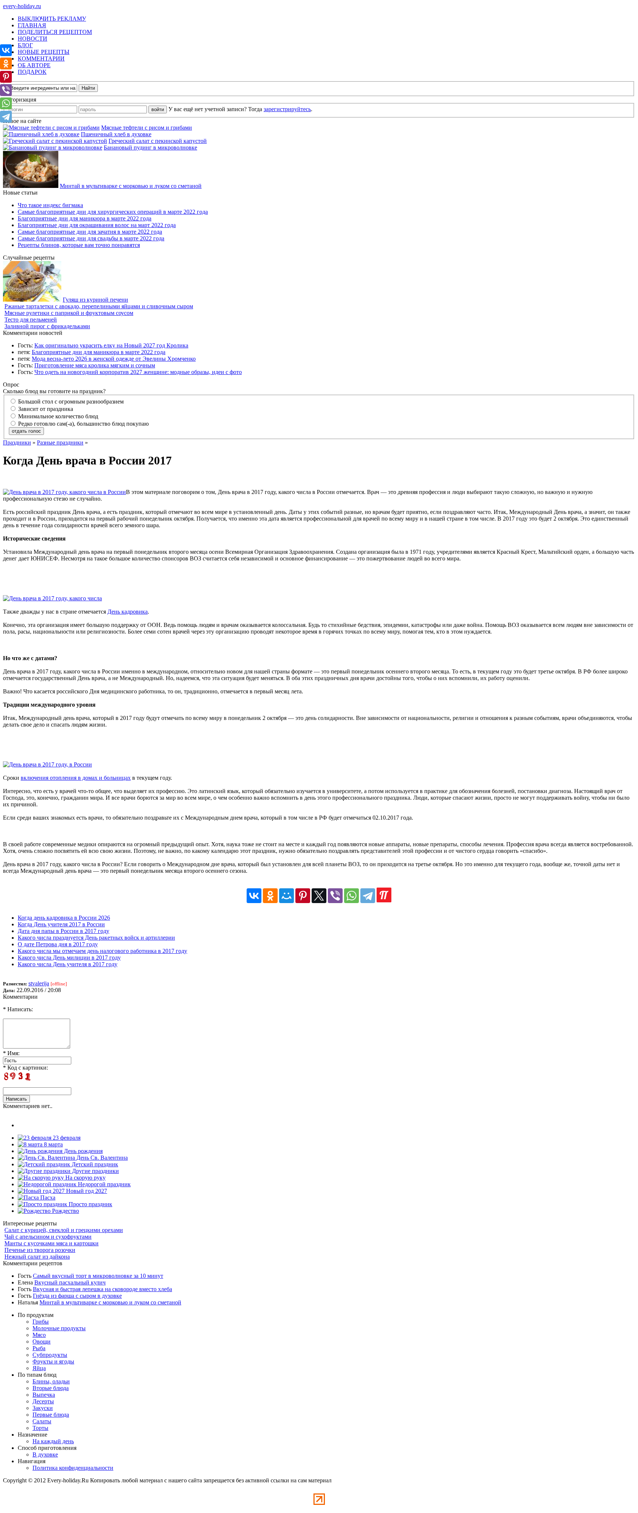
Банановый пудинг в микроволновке (150, 147)
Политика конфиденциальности (72, 1468)
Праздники (17, 442)
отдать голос (26, 431)
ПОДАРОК (32, 72)
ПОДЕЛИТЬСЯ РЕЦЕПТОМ (55, 32)
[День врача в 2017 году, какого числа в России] (64, 492)
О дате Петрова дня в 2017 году (58, 944)
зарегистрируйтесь (287, 109)
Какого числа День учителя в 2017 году (67, 964)
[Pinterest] (302, 895)
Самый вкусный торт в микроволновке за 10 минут (98, 1276)
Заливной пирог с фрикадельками (47, 326)
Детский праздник (94, 1164)
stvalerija (38, 983)
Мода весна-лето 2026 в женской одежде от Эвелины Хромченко (114, 359)
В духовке (45, 1454)
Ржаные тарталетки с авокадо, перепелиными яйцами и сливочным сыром (98, 306)
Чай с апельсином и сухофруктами (48, 1237)
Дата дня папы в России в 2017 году (63, 931)
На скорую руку (85, 1177)
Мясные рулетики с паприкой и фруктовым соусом (68, 313)
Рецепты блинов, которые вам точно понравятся (79, 245)
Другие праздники (95, 1171)
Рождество (65, 1211)
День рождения (82, 1151)
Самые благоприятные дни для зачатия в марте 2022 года (90, 232)
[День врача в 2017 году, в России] (47, 764)
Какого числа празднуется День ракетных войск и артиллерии (96, 937)
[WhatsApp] (351, 895)
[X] (319, 895)
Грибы (40, 1321)
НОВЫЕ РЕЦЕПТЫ (43, 52)
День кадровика (127, 611)
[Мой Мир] (286, 895)
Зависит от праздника (45, 409)
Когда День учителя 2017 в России (61, 924)
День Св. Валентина (101, 1158)
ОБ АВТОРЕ (34, 65)
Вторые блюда (50, 1388)
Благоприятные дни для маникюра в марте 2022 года (84, 218)
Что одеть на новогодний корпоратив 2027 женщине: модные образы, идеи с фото (138, 372)
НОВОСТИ (32, 38)
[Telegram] (367, 895)
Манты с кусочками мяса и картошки (51, 1243)
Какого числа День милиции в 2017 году (69, 957)
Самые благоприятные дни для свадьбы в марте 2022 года (91, 238)
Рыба (38, 1348)
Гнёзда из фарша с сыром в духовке (77, 1296)
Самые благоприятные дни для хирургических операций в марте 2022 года (113, 212)
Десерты (43, 1401)
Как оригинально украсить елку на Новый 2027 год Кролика (111, 345)
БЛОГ (25, 45)
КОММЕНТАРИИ (41, 58)
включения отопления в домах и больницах (76, 778)
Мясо (39, 1335)
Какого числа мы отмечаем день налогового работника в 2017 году (102, 951)
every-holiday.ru (22, 6)
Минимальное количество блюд (57, 416)
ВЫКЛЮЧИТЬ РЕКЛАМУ (52, 19)
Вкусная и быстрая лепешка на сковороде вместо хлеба (102, 1289)
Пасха (47, 1197)
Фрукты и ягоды (53, 1361)
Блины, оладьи (51, 1381)
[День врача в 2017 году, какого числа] (52, 598)
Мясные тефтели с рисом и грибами (146, 127)
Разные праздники (60, 442)
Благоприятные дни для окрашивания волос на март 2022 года (97, 225)
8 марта (52, 1144)
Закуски (42, 1408)
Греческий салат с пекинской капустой (158, 141)
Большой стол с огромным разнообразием (70, 401)
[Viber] (335, 895)
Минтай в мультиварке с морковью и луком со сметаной (131, 186)
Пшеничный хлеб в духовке (116, 134)
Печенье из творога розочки (39, 1250)
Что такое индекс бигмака (50, 205)
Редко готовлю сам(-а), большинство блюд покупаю (83, 424)
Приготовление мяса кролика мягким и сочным (94, 365)
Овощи (41, 1341)
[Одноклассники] (270, 895)
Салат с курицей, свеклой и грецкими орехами (63, 1230)
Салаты (41, 1421)
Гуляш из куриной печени (95, 299)
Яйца (39, 1368)
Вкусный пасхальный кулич (70, 1282)
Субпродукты (49, 1355)
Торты (40, 1428)
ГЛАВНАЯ (32, 25)
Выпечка (43, 1395)
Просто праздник (89, 1204)
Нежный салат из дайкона (37, 1256)
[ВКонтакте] (254, 895)
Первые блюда (50, 1414)
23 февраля (65, 1138)
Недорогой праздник (103, 1184)
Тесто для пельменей (30, 319)
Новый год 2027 (86, 1191)
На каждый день (53, 1441)
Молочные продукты (59, 1328)
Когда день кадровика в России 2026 (64, 918)
